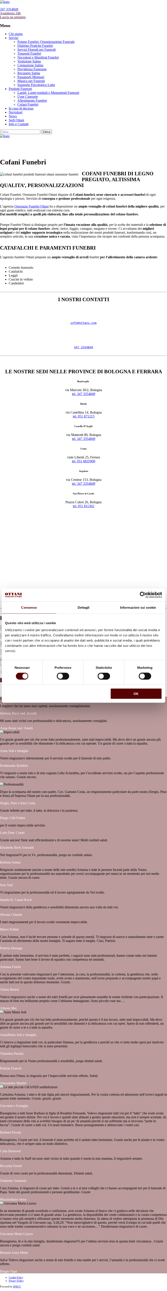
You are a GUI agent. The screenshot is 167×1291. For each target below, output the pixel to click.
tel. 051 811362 (83, 506)
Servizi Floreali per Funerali (36, 49)
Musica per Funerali (31, 81)
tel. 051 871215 (83, 416)
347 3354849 (83, 347)
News (13, 116)
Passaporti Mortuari (30, 77)
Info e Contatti (18, 124)
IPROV (17, 1286)
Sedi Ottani (16, 120)
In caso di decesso (21, 108)
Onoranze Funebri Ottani (31, 206)
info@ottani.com (83, 322)
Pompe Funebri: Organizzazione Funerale (46, 42)
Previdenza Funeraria (32, 69)
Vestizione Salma (29, 61)
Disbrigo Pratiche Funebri (35, 45)
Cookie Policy (16, 1277)
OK (136, 693)
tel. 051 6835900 (83, 461)
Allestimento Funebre (32, 100)
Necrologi (15, 112)
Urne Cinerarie (27, 96)
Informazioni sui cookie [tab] (138, 607)
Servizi (13, 38)
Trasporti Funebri (29, 53)
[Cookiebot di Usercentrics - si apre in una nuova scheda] (143, 595)
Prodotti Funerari (20, 89)
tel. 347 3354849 (83, 394)
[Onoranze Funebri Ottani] (5, 2)
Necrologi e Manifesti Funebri (38, 57)
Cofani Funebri (27, 104)
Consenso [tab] (29, 607)
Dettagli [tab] (84, 607)
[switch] (63, 676)
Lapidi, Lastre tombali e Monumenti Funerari (48, 93)
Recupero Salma (28, 73)
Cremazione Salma (30, 65)
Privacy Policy (16, 1280)
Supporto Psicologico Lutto (36, 85)
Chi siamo (16, 34)
